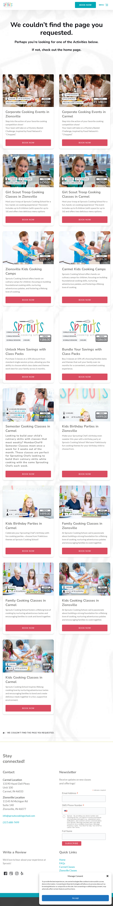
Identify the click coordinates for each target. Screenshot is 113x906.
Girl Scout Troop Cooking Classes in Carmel (81, 194)
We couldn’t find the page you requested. (31, 733)
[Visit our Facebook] (5, 873)
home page (71, 50)
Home (62, 859)
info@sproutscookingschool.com (19, 815)
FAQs (62, 863)
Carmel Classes (67, 866)
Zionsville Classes (68, 870)
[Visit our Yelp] (22, 873)
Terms (77, 827)
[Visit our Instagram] (16, 873)
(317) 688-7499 (11, 822)
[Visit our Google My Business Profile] (11, 873)
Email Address (70, 793)
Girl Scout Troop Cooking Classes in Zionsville (25, 194)
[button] (107, 876)
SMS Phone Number (73, 805)
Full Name (67, 831)
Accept (75, 898)
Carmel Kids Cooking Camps (84, 269)
